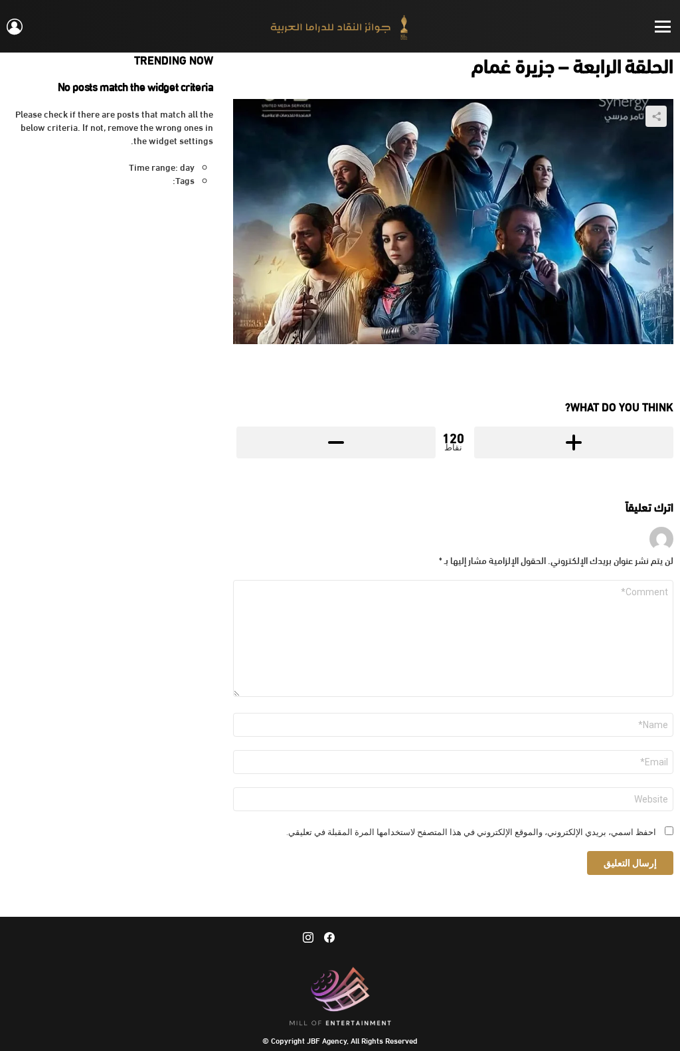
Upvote (573, 442)
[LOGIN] (15, 26)
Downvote (336, 442)
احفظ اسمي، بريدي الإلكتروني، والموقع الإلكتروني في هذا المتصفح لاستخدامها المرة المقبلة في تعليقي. (471, 832)
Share (656, 116)
